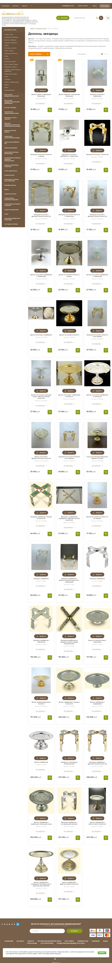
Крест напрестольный (11, 64)
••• (31, 6)
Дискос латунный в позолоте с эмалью (69, 275)
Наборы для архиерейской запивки (12, 137)
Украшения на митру (10, 74)
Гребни (6, 85)
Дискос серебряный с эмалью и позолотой (69, 703)
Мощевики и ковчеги (10, 67)
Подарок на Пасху (10, 194)
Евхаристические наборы (10, 131)
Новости (24, 6)
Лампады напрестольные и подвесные (12, 70)
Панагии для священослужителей (11, 112)
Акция (105, 941)
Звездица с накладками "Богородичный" (69, 763)
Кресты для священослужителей (11, 95)
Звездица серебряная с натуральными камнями (69, 823)
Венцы (6, 87)
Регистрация (105, 6)
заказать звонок (83, 5)
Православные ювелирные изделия (11, 199)
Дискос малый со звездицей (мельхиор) (41, 95)
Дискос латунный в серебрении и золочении (97, 395)
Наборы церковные (10, 148)
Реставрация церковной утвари (49, 941)
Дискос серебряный (41, 762)
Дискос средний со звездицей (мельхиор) (69, 95)
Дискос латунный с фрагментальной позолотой (41, 457)
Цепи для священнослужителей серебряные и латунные (12, 125)
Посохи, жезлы (9, 175)
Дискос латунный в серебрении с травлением (41, 275)
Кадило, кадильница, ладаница (11, 165)
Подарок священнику (11, 209)
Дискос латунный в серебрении (41, 335)
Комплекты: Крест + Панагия (11, 118)
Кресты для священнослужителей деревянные (12, 102)
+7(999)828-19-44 (68, 6)
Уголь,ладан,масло (10, 171)
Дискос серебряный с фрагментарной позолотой (69, 883)
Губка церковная (9, 90)
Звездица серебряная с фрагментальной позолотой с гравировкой (69, 580)
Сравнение (96, 941)
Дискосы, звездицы (10, 40)
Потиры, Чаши (8, 34)
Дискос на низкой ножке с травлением (97, 641)
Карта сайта (69, 941)
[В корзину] (50, 110)
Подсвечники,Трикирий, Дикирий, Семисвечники (12, 159)
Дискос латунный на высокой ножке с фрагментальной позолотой (41, 396)
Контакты (15, 6)
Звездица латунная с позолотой (97, 154)
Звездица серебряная (41, 578)
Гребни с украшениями (11, 82)
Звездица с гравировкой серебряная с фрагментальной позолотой (69, 518)
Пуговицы (7, 79)
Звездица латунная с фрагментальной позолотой (41, 215)
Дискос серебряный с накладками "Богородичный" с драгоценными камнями (41, 884)
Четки (6, 76)
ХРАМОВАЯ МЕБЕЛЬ (10, 185)
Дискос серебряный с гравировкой (97, 703)
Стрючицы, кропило (10, 48)
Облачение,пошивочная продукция (12, 219)
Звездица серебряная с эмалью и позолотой (41, 517)
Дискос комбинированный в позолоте (41, 703)
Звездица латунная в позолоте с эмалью (41, 155)
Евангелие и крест (10, 61)
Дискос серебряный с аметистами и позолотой (97, 823)
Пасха (6, 214)
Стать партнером (46, 943)
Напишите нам (82, 941)
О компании (5, 6)
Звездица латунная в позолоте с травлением (69, 215)
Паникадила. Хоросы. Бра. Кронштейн (11, 180)
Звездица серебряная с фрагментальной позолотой (97, 763)
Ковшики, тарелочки (10, 42)
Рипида (6, 59)
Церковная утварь (10, 30)
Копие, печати (8, 51)
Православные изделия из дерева (12, 204)
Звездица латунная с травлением (97, 95)
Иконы (6, 189)
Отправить (74, 931)
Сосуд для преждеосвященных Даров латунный (97, 457)
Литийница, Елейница (11, 37)
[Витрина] (102, 54)
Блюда (6, 56)
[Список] (105, 54)
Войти (95, 6)
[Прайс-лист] (107, 54)
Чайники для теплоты (10, 53)
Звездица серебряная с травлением (41, 641)
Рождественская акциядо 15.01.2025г (71, 943)
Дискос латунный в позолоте (69, 335)
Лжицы (6, 45)
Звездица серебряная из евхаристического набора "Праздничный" (69, 642)
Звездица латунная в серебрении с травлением (69, 155)
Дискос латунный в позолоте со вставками (97, 517)
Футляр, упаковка (10, 107)
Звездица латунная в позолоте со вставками (97, 335)
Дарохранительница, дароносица (11, 153)
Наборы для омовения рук (11, 142)
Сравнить (43, 90)
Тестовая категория (11, 224)
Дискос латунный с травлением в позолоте (69, 395)
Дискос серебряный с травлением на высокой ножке (41, 823)
